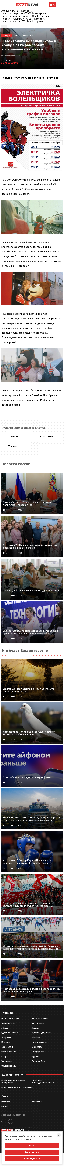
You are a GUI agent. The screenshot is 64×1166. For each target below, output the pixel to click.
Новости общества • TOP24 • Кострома (23, 13)
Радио (4, 1106)
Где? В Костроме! (9, 1033)
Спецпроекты (38, 1051)
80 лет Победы (8, 1066)
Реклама (5, 1102)
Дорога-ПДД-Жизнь (42, 1033)
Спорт (4, 1056)
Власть (35, 1028)
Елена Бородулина (9, 62)
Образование (8, 1047)
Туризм (35, 1056)
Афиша (4, 1028)
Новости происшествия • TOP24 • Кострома (26, 16)
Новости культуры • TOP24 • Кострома (23, 18)
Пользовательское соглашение (17, 1087)
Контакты (37, 1102)
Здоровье (6, 1037)
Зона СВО (36, 1037)
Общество (37, 1047)
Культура (5, 1042)
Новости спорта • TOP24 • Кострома (22, 21)
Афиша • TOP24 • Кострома (17, 10)
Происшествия (8, 1051)
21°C (52, 4)
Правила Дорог (39, 1061)
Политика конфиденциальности (43, 1081)
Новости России (40, 1018)
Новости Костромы (10, 1018)
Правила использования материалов (13, 1081)
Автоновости (8, 1023)
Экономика (6, 1061)
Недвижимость (39, 1042)
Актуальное (38, 1023)
